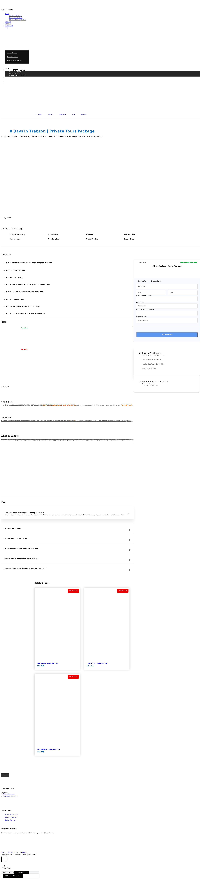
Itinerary (38, 115)
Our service (9, 26)
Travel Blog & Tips (11, 815)
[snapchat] (6, 4)
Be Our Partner (10, 820)
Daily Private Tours (15, 18)
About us (8, 24)
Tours (7, 14)
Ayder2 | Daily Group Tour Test (47, 663)
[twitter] (2, 4)
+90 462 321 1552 (8, 794)
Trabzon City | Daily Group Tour (97, 663)
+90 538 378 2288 (10, 2)
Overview (62, 115)
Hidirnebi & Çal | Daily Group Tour (48, 749)
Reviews (83, 115)
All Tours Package (15, 16)
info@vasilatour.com (29, 2)
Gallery (50, 115)
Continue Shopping (13, 876)
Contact (8, 22)
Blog (6, 28)
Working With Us (11, 817)
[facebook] (1, 4)
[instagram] (5, 4)
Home (3, 852)
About (10, 852)
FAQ (73, 115)
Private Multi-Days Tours (17, 20)
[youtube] (4, 4)
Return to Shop (21, 872)
